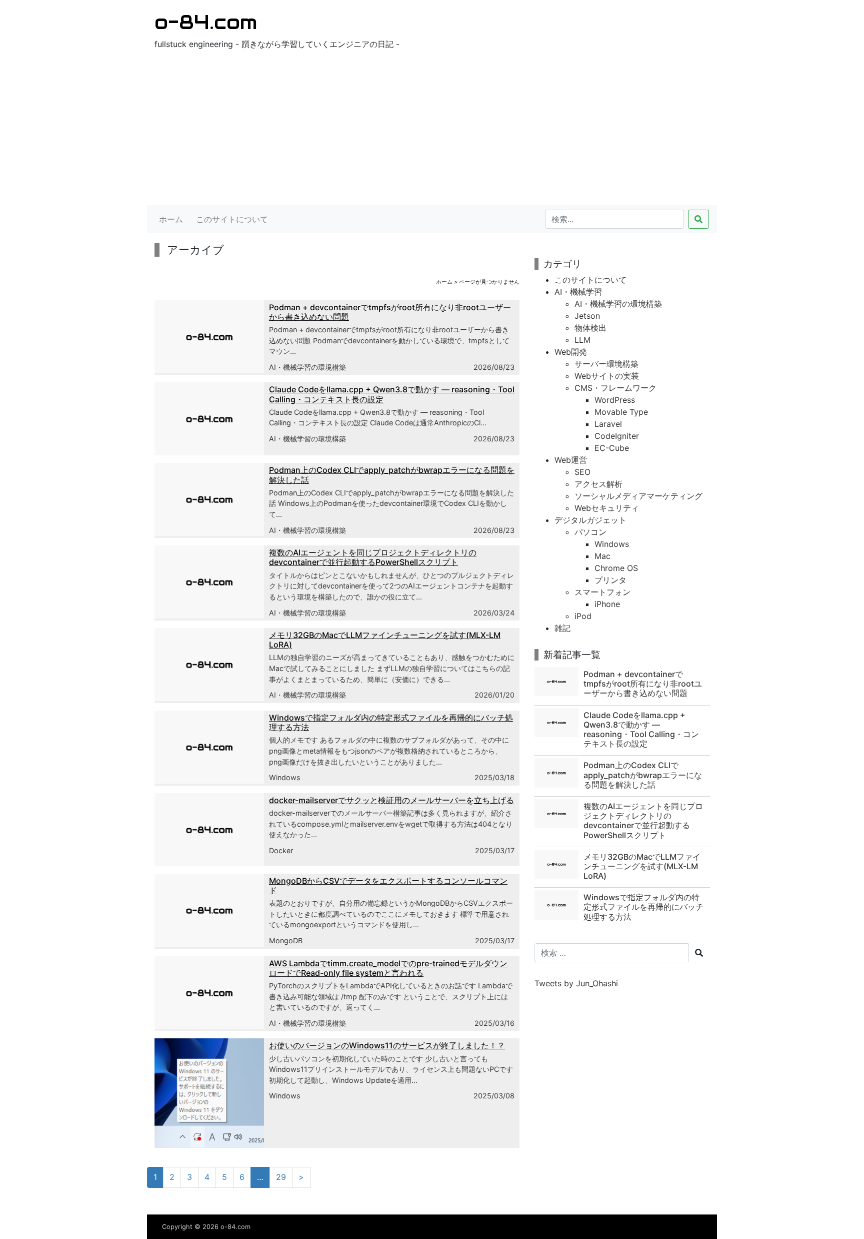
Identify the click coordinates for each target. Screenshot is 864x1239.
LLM (582, 340)
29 (281, 1177)
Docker (281, 850)
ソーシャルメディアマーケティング (638, 496)
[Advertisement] (432, 130)
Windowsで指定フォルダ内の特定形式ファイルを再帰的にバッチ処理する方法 (391, 722)
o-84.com (205, 22)
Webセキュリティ (606, 508)
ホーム (171, 219)
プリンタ (610, 580)
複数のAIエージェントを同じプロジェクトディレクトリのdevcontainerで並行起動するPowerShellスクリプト (372, 557)
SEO (582, 472)
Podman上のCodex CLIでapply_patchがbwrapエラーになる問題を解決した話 (391, 474)
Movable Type (621, 412)
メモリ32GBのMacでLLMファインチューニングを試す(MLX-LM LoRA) (384, 640)
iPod (583, 616)
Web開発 (570, 352)
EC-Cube (611, 448)
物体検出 (590, 328)
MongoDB (285, 940)
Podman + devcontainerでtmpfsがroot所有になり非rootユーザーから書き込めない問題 (390, 312)
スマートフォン (602, 592)
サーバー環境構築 (606, 364)
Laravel (608, 424)
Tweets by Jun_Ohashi (576, 983)
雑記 (562, 628)
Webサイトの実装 (606, 376)
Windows (284, 777)
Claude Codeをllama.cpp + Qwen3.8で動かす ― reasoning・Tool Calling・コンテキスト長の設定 (391, 394)
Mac (602, 556)
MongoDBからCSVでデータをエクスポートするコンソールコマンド (388, 885)
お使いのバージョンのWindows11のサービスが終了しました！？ (387, 1045)
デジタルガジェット (590, 520)
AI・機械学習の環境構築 (307, 367)
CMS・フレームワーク (615, 388)
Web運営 (570, 460)
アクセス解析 (598, 484)
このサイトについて (232, 219)
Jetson (587, 316)
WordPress (614, 400)
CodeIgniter (616, 436)
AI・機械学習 (578, 292)
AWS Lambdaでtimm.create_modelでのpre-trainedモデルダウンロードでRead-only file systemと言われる (388, 968)
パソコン (590, 532)
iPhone (607, 604)
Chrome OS (616, 568)
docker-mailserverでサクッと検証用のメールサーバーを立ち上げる (391, 800)
